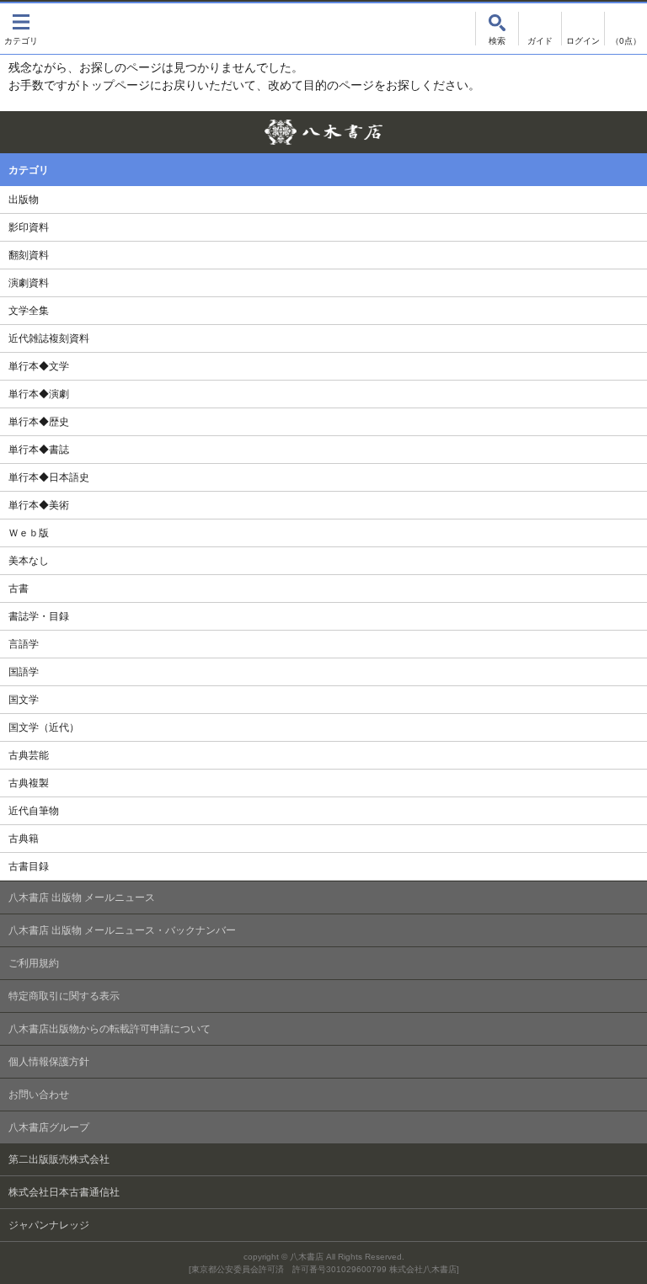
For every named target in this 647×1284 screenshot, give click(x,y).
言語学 (23, 644)
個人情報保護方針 (48, 1062)
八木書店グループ (48, 1127)
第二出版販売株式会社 (59, 1159)
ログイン (583, 28)
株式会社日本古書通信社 (64, 1192)
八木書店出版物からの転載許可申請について (109, 1029)
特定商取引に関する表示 (64, 996)
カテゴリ (21, 28)
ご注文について (540, 28)
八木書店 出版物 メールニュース (81, 897)
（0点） (626, 40)
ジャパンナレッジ (48, 1225)
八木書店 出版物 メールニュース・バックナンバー (122, 930)
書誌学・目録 (38, 616)
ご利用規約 (33, 963)
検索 (497, 28)
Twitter (598, 130)
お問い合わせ (38, 1094)
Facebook (628, 130)
